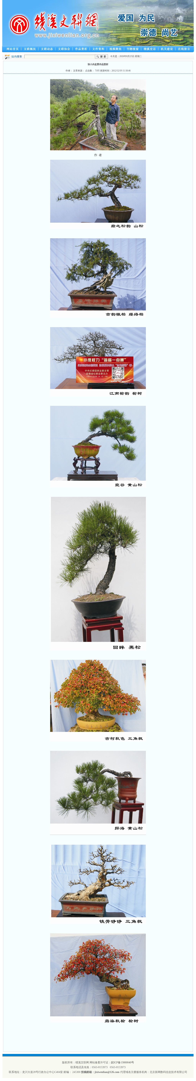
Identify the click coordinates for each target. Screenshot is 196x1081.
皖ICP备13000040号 (122, 1062)
